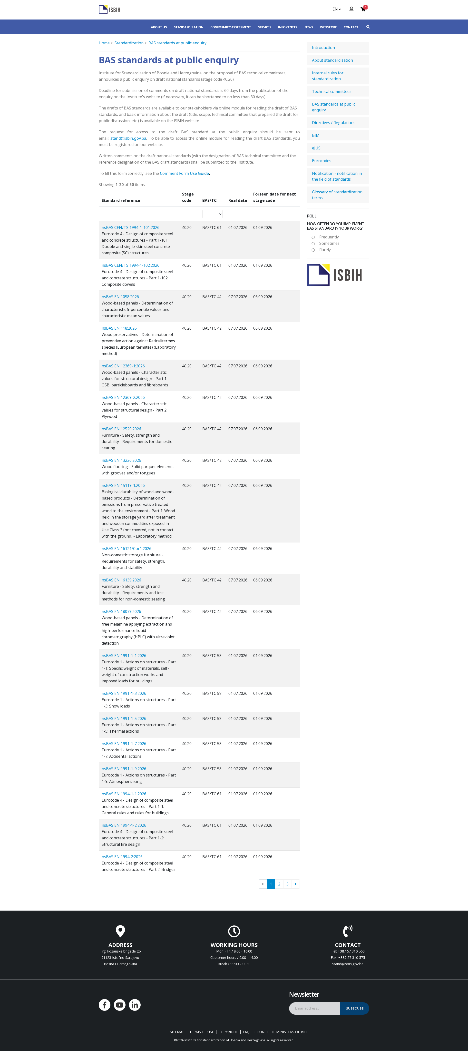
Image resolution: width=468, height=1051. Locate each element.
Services (264, 27)
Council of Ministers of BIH (280, 1032)
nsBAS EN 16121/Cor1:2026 (126, 548)
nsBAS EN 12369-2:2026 (123, 397)
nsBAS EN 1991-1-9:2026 (124, 768)
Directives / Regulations (333, 122)
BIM (316, 135)
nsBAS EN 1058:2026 (120, 296)
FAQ (246, 1032)
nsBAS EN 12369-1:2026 (123, 366)
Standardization (189, 27)
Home (104, 43)
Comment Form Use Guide (184, 173)
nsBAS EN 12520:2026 (121, 429)
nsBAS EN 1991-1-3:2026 (124, 693)
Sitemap (177, 1032)
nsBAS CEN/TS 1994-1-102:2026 (130, 265)
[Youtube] (120, 1005)
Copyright (228, 1032)
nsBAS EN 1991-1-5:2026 (124, 718)
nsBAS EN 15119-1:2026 (123, 485)
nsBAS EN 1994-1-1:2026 (124, 793)
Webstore (328, 27)
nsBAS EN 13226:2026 (121, 460)
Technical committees (331, 91)
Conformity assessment (230, 27)
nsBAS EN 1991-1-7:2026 (124, 743)
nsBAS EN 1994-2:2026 (122, 856)
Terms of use (201, 1032)
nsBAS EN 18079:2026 (121, 611)
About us (159, 27)
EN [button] (335, 9)
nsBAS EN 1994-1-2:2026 (124, 825)
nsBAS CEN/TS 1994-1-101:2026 (130, 227)
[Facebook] (104, 1005)
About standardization (332, 60)
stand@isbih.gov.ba (128, 138)
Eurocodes (321, 160)
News (308, 27)
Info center (287, 27)
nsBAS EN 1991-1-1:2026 (124, 655)
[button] (366, 26)
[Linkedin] (135, 1005)
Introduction (323, 47)
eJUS (316, 148)
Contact (351, 27)
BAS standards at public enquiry (177, 43)
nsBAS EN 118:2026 (119, 328)
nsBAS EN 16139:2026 (121, 580)
